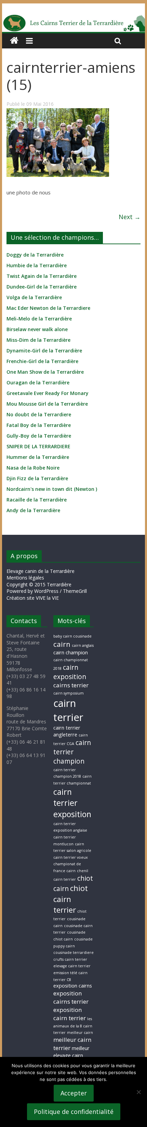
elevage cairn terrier (72, 965)
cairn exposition (69, 672)
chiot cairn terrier (70, 899)
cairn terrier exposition (72, 803)
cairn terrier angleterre (66, 731)
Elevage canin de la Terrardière (40, 571)
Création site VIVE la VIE (32, 598)
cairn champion (70, 652)
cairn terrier (68, 710)
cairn (61, 644)
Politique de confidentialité (73, 1111)
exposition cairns (72, 985)
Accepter (74, 1093)
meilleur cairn (80, 1032)
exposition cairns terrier (71, 997)
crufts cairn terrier (70, 959)
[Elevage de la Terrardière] (14, 40)
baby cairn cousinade (72, 636)
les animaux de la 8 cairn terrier (72, 1025)
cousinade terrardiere (73, 952)
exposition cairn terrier (69, 1014)
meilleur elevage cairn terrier (71, 1055)
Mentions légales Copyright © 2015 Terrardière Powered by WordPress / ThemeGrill (46, 584)
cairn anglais (83, 645)
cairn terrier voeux (70, 857)
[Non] (138, 1092)
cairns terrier (71, 685)
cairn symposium (68, 693)
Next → (130, 217)
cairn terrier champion (72, 752)
